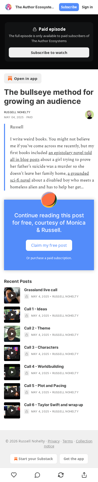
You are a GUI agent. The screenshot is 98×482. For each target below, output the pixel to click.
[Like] (14, 475)
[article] (49, 295)
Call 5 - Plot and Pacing (45, 385)
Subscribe (69, 7)
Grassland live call (40, 289)
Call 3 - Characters (41, 347)
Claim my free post (49, 245)
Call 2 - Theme (37, 328)
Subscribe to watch (49, 52)
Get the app (74, 458)
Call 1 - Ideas (35, 309)
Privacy (54, 441)
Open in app (25, 78)
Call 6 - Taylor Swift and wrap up (53, 404)
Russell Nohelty (17, 112)
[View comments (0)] (37, 475)
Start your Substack (36, 458)
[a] (12, 295)
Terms (68, 441)
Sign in (87, 7)
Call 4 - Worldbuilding (44, 366)
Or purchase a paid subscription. (49, 258)
